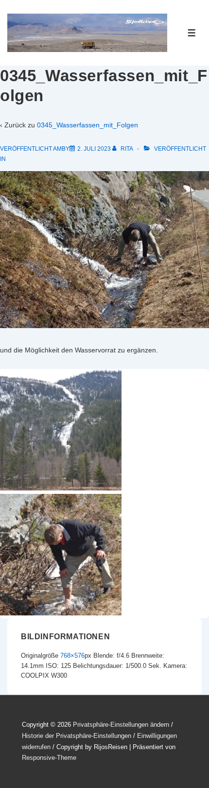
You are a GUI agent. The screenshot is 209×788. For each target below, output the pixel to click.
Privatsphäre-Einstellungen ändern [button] (121, 724)
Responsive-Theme (49, 757)
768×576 (72, 655)
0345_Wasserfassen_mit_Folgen (87, 125)
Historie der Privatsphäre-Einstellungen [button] (76, 735)
